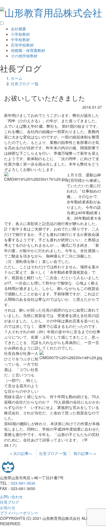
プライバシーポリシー (19, 512)
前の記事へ (83, 453)
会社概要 (18, 28)
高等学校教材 (22, 45)
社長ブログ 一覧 (53, 453)
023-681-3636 (23, 483)
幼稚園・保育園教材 (28, 50)
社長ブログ (9, 502)
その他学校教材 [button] (24, 55)
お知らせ (7, 507)
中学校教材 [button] (20, 39)
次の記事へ (22, 453)
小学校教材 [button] (20, 34)
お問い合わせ (11, 496)
